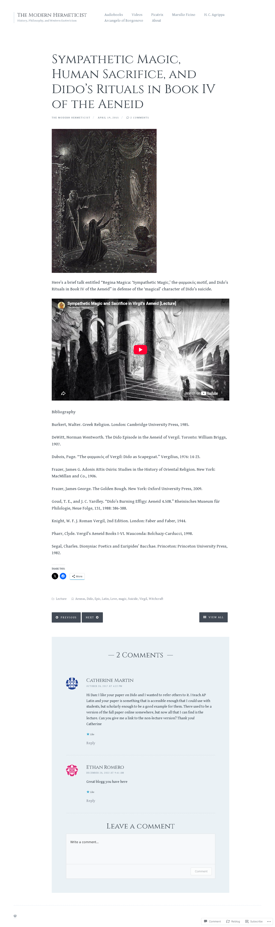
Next (90, 617)
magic (122, 599)
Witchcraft (156, 599)
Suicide (133, 599)
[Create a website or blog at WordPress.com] (15, 916)
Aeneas (80, 599)
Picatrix (157, 15)
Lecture (61, 599)
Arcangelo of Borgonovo (123, 20)
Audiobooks (113, 15)
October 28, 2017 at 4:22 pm (104, 686)
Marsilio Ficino (183, 15)
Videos (137, 15)
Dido (90, 599)
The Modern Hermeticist (52, 15)
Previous (69, 617)
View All (216, 617)
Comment (201, 871)
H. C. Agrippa (214, 15)
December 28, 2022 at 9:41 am (105, 773)
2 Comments (139, 117)
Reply (90, 743)
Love (113, 599)
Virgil (143, 599)
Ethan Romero (105, 767)
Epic (97, 599)
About (156, 20)
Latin (105, 599)
